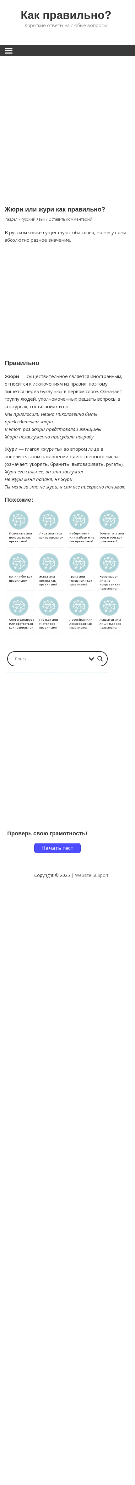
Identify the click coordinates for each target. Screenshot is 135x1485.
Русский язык (33, 219)
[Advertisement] (67, 126)
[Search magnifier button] (100, 658)
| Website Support (90, 875)
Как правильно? (66, 14)
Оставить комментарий (70, 219)
